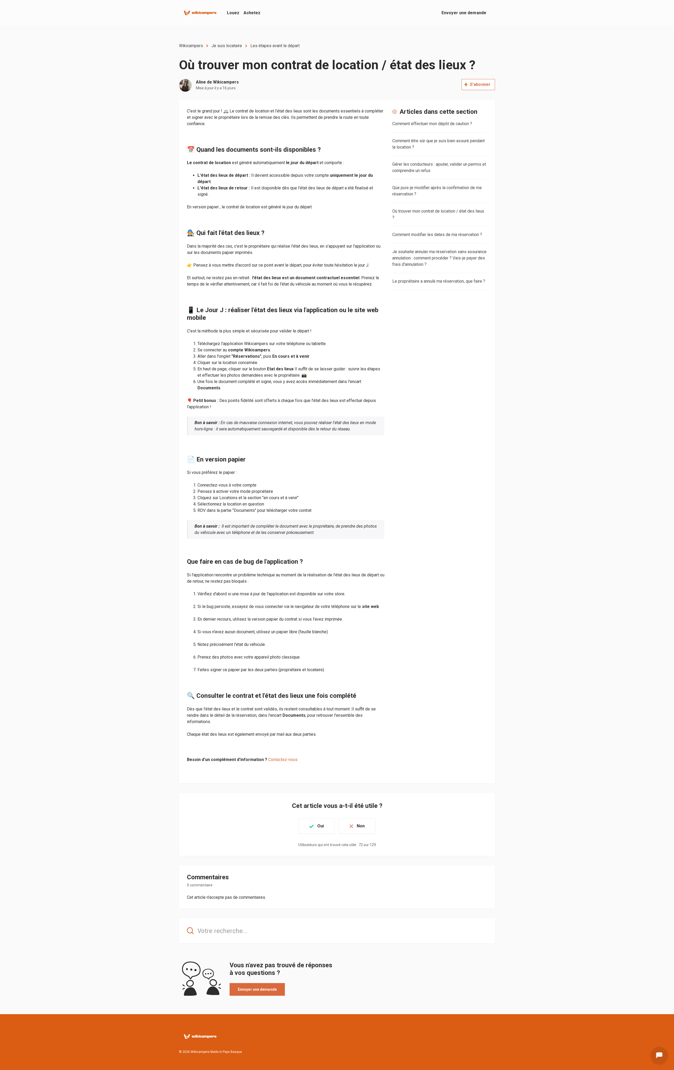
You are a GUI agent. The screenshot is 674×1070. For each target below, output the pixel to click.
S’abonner (480, 84)
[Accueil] (200, 12)
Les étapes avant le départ (275, 45)
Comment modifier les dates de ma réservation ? (437, 234)
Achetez (252, 12)
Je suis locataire (226, 45)
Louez (233, 12)
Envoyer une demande (464, 12)
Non (361, 825)
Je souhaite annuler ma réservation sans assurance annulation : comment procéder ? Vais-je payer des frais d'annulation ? (439, 258)
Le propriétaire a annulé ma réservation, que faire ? (438, 281)
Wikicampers (191, 45)
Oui (320, 825)
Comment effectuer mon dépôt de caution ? (432, 123)
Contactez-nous (283, 759)
